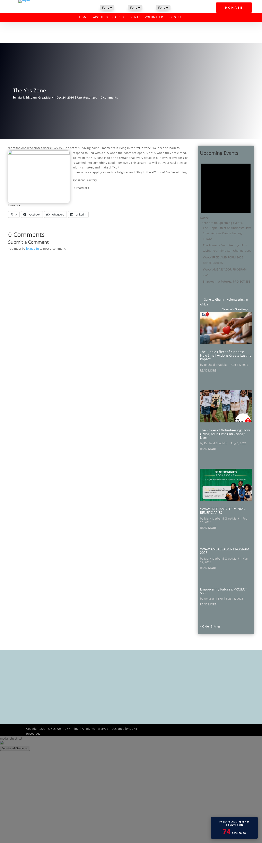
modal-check (8, 738)
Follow (107, 7)
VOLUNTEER (154, 17)
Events (134, 17)
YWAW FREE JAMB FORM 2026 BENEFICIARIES (222, 511)
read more (208, 370)
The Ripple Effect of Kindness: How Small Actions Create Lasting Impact (227, 233)
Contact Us (110, 697)
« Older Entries (210, 626)
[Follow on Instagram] (151, 7)
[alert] (226, 191)
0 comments (109, 97)
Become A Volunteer (116, 687)
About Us (109, 671)
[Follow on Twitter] (123, 7)
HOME (84, 17)
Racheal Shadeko (215, 365)
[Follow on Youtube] (232, 729)
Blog (172, 17)
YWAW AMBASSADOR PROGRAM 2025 (224, 551)
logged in (32, 248)
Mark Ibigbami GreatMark (35, 97)
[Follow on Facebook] (94, 7)
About (98, 17)
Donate (234, 7)
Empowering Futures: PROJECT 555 (226, 281)
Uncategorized (87, 97)
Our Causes (111, 676)
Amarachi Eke (213, 599)
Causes (118, 17)
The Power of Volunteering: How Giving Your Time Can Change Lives (225, 434)
